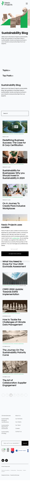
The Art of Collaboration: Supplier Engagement (15, 383)
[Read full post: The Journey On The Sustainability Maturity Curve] (15, 336)
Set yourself (14, 249)
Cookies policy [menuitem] (13, 470)
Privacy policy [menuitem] (19, 470)
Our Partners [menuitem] (18, 418)
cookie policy (16, 238)
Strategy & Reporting (19, 164)
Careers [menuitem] (17, 428)
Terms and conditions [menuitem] (5, 470)
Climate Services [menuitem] (6, 415)
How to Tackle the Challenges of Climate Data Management (14, 322)
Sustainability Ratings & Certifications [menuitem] (5, 420)
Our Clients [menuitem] (18, 422)
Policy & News (16, 285)
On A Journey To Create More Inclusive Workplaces (14, 206)
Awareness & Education (8, 164)
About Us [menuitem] (17, 415)
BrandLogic (17, 475)
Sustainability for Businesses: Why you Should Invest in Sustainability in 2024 (14, 174)
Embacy (7, 475)
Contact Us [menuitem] (18, 431)
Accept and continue (15, 253)
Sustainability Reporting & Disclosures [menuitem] (5, 427)
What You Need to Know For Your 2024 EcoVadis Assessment (14, 264)
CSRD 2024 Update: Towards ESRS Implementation (13, 292)
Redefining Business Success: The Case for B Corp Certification (14, 142)
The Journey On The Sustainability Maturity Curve (14, 352)
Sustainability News (7, 197)
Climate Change (6, 313)
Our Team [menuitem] (18, 425)
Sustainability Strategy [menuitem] (5, 432)
